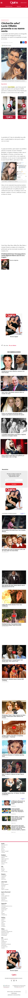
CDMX (2, 922)
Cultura (3, 852)
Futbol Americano (5, 895)
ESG (2, 938)
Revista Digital (24, 2)
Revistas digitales (14, 260)
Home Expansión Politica (6, 906)
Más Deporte (4, 898)
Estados (3, 923)
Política (3, 917)
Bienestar (3, 861)
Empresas (3, 904)
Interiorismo (4, 935)
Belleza (3, 849)
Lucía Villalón (11, 87)
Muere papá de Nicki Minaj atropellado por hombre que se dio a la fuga (13, 456)
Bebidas (3, 857)
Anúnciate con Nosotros (14, 995)
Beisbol (3, 894)
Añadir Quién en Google (7, 45)
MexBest (3, 855)
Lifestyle (3, 899)
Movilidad (3, 942)
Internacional (4, 908)
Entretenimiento (4, 884)
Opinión (3, 877)
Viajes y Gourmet (5, 851)
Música (2, 888)
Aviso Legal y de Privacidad (14, 991)
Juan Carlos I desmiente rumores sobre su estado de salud (13, 393)
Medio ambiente (4, 939)
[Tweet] (21, 42)
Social (2, 940)
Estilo (2, 883)
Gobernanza (4, 941)
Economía (3, 907)
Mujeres (3, 874)
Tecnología (3, 909)
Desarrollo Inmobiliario (6, 931)
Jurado (2, 863)
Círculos (3, 847)
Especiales (3, 879)
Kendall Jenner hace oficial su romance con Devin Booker (13, 372)
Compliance (14, 993)
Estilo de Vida (4, 862)
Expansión (4, 903)
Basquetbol (4, 897)
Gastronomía (4, 856)
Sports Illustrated (5, 892)
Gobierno (3, 918)
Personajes (3, 860)
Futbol (2, 893)
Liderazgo (3, 876)
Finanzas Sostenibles (6, 944)
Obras (2, 911)
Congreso (3, 921)
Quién (2, 843)
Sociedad (3, 926)
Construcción (4, 930)
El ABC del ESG (4, 946)
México (2, 920)
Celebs (2, 870)
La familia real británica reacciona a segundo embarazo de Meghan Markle (14, 435)
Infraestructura (5, 932)
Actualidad (3, 875)
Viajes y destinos (5, 858)
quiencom (17, 980)
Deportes (3, 885)
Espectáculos (8, 6)
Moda (2, 848)
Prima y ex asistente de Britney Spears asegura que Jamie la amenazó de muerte (13, 414)
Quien (11, 981)
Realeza (19, 6)
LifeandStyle (4, 914)
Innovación (3, 945)
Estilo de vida (4, 871)
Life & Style (4, 882)
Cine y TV (3, 886)
